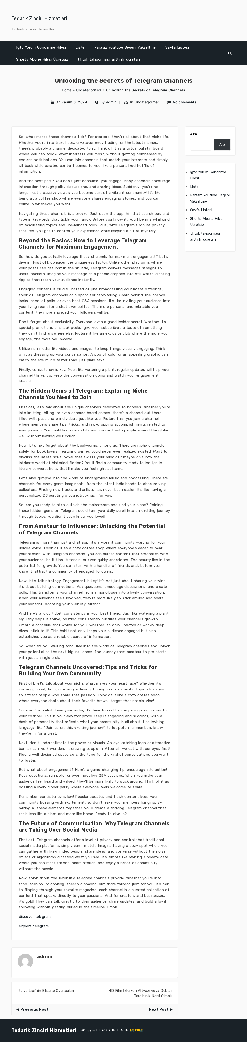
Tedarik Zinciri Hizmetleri (39, 18)
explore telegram (34, 926)
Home (67, 90)
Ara (193, 134)
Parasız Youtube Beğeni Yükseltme (125, 47)
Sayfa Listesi (177, 47)
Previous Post (34, 1009)
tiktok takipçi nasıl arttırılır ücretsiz (109, 59)
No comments (185, 102)
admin (111, 102)
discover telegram (35, 916)
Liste (80, 47)
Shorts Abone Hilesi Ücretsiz (42, 59)
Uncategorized (88, 90)
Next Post (159, 1009)
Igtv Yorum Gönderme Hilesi (41, 47)
